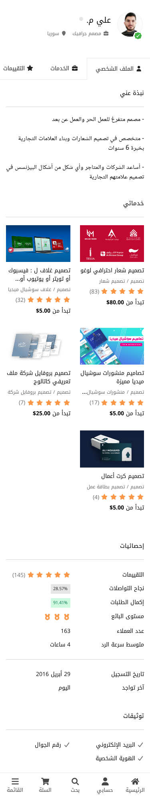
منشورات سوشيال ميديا (115, 397)
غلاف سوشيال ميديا (29, 289)
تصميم (137, 281)
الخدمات (60, 68)
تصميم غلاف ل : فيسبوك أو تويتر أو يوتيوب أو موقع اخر (39, 279)
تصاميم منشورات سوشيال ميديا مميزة (112, 377)
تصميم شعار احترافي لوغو (112, 270)
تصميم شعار (112, 281)
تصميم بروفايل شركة (29, 392)
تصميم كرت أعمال (122, 476)
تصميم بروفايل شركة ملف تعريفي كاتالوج (38, 377)
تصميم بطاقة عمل (106, 486)
